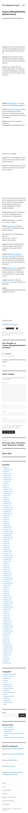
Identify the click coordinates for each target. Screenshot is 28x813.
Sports (18, 332)
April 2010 (6, 523)
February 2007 (8, 597)
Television (10, 333)
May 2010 (6, 521)
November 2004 (8, 649)
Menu (23, 5)
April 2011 (6, 499)
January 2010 (7, 529)
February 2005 (8, 645)
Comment (5, 382)
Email (4, 411)
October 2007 (7, 581)
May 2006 (6, 615)
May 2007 (6, 591)
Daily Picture (7, 678)
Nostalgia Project (8, 688)
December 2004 (8, 647)
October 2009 (7, 535)
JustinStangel (12, 103)
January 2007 (7, 599)
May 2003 (6, 661)
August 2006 (7, 609)
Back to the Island (9, 729)
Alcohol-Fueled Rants (10, 674)
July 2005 (6, 635)
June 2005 (6, 637)
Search (4, 712)
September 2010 (8, 513)
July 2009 (6, 541)
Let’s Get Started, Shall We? (16, 748)
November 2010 (8, 509)
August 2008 (7, 561)
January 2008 (7, 575)
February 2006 (8, 621)
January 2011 (7, 505)
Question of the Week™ (9, 797)
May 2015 (6, 471)
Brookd (4, 766)
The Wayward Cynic (11, 5)
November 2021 (8, 469)
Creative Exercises (9, 676)
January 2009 (7, 553)
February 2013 (8, 479)
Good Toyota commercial (14, 109)
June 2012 (6, 485)
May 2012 (6, 487)
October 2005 (7, 629)
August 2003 (7, 655)
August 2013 (7, 477)
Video (5, 704)
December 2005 (8, 625)
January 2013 (7, 481)
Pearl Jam (6, 690)
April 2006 (7, 617)
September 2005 (8, 631)
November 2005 (8, 627)
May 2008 (6, 567)
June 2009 (6, 543)
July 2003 (6, 657)
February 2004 (8, 653)
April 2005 (6, 641)
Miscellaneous (8, 684)
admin (5, 332)
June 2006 (6, 613)
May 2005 (6, 639)
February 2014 (8, 473)
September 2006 (8, 607)
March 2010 (7, 525)
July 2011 (6, 497)
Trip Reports (7, 700)
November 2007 (8, 579)
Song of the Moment (9, 692)
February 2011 (7, 503)
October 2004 (7, 651)
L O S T (6, 682)
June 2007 (6, 589)
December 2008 (8, 555)
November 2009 (8, 533)
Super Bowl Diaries (9, 696)
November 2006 (8, 603)
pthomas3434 (12, 226)
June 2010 (6, 519)
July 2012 (6, 483)
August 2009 (7, 539)
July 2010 (6, 517)
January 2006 (7, 623)
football (16, 333)
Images (6, 680)
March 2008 (7, 571)
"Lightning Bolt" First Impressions (14, 737)
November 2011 (8, 491)
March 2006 (7, 619)
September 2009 (8, 537)
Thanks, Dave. (8, 731)
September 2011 (8, 493)
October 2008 (7, 559)
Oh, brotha (11, 766)
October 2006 (7, 605)
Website (4, 418)
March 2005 (7, 643)
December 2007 (8, 577)
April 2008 (6, 569)
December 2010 (8, 507)
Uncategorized (8, 702)
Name (4, 404)
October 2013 (7, 475)
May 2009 (6, 545)
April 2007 (6, 593)
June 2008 (6, 565)
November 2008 (8, 557)
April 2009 (7, 547)
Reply (4, 365)
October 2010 (7, 511)
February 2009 (8, 551)
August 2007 (7, 585)
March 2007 (7, 595)
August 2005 (7, 633)
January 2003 (7, 663)
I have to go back (8, 727)
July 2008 (6, 563)
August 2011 (7, 495)
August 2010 (7, 515)
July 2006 (6, 611)
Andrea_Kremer (12, 268)
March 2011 (7, 501)
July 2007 (6, 587)
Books (4, 783)
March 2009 (7, 549)
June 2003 (6, 659)
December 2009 (8, 531)
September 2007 (8, 583)
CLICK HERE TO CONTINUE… (10, 324)
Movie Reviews (8, 686)
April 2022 (6, 467)
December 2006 (8, 601)
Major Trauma (13, 760)
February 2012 (8, 489)
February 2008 (8, 573)
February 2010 (8, 527)
